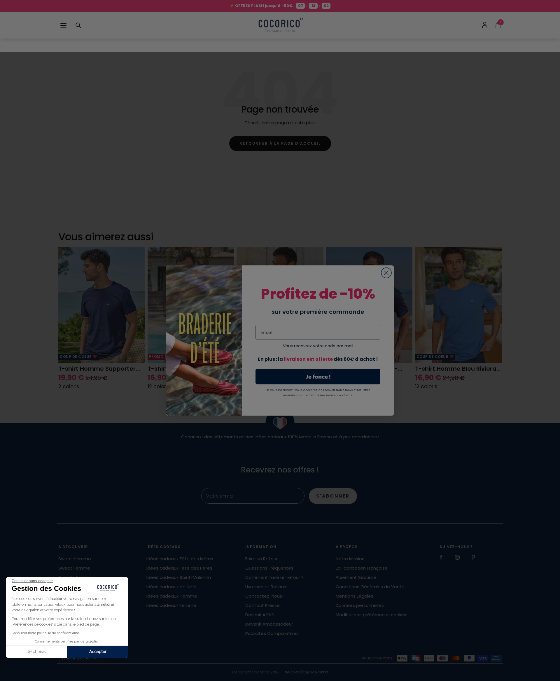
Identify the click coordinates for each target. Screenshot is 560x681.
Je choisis (36, 651)
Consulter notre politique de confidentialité (45, 633)
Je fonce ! (318, 376)
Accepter (97, 651)
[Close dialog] (386, 273)
